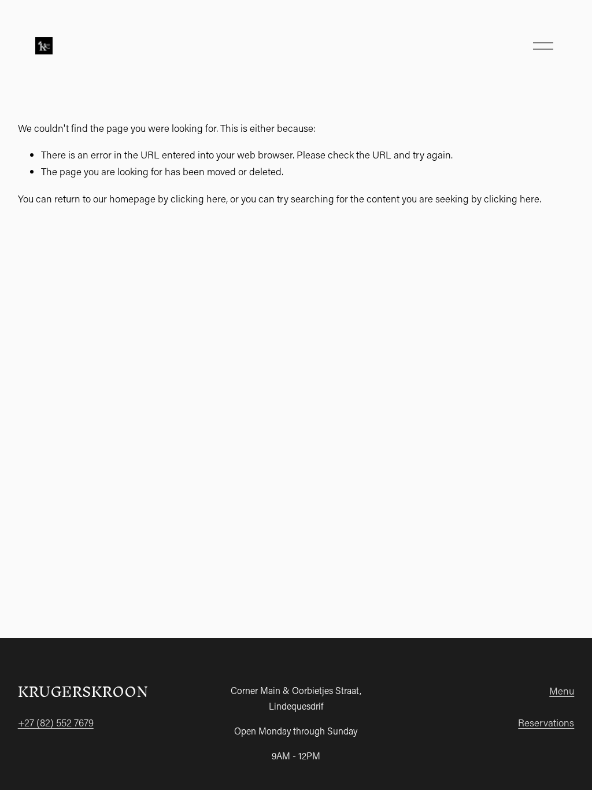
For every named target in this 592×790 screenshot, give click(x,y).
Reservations (546, 722)
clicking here (198, 198)
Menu (561, 690)
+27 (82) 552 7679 (56, 722)
